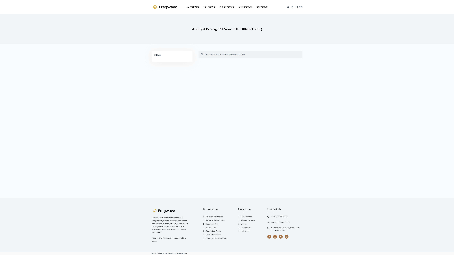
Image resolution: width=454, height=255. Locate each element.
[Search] (292, 7)
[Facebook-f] (269, 237)
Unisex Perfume (245, 7)
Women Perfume (227, 7)
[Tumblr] (281, 237)
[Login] (288, 7)
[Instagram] (275, 237)
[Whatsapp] (286, 237)
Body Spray (262, 7)
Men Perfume (209, 7)
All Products (193, 7)
